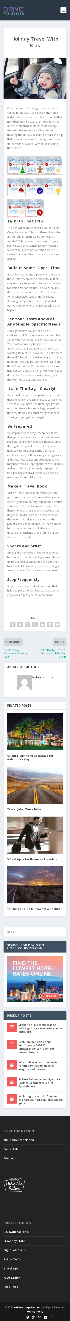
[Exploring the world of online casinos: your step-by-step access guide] (12, 1099)
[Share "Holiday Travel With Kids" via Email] (50, 624)
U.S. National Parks (16, 1232)
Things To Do (12, 1259)
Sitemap (9, 1158)
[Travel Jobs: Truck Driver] (35, 785)
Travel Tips (11, 1268)
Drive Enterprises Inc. (27, 1307)
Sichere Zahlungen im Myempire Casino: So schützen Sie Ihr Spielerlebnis (39, 1083)
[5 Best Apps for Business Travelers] (35, 835)
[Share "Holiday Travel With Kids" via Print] (57, 624)
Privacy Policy (35, 1311)
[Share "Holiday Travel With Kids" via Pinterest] (35, 624)
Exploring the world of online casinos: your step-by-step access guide (40, 1100)
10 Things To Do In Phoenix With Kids (33, 909)
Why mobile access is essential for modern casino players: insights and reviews (38, 1066)
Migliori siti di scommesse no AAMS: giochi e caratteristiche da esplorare (40, 1028)
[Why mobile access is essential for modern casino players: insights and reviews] (12, 1065)
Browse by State (14, 1241)
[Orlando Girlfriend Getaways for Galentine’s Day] (35, 731)
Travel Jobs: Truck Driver (25, 809)
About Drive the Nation (19, 1140)
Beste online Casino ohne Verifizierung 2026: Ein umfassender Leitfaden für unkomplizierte (36, 1047)
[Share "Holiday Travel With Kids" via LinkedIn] (42, 624)
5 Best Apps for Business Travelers (32, 859)
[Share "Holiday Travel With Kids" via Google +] (27, 624)
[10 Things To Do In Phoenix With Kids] (35, 884)
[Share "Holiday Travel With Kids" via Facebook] (12, 624)
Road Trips (11, 1286)
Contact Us (11, 1149)
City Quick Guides (15, 1250)
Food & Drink (12, 1277)
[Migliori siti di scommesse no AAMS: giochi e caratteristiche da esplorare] (12, 1027)
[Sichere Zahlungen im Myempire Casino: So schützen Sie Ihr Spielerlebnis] (12, 1081)
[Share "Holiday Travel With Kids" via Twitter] (20, 624)
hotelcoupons (42, 677)
